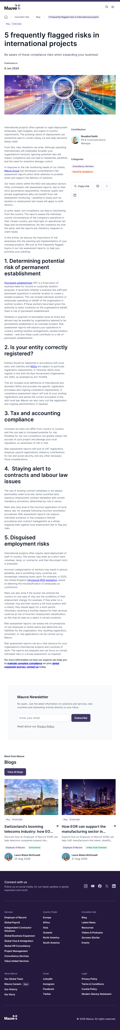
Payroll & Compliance (83, 171)
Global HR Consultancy (17, 945)
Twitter (47, 993)
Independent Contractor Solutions (17, 929)
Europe (47, 917)
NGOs (33, 366)
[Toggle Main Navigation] (113, 7)
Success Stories (91, 937)
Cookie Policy (89, 988)
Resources (88, 927)
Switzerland (34, 847)
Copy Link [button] (83, 186)
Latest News (89, 922)
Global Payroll (12, 922)
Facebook (48, 988)
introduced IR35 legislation (42, 580)
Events (85, 942)
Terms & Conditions (93, 984)
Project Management (16, 951)
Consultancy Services (83, 166)
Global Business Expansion (19, 935)
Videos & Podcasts (92, 932)
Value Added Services (16, 961)
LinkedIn (48, 978)
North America (51, 937)
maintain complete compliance (24, 663)
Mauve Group (11, 170)
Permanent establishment (18, 282)
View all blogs (15, 771)
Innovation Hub (22, 17)
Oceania (47, 932)
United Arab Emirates (96, 847)
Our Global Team (13, 978)
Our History (10, 989)
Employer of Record (15, 847)
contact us (33, 666)
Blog (38, 17)
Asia (45, 927)
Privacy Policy (45, 726)
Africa (46, 922)
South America (51, 942)
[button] (107, 7)
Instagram (48, 984)
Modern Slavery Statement (96, 993)
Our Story (9, 994)
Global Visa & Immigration (18, 940)
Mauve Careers (16, 984)
